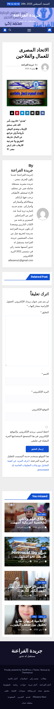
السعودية (11, 697)
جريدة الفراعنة (27, 15)
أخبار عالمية (13, 678)
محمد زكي (34, 678)
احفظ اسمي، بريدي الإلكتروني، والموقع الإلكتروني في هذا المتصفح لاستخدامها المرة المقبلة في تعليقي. (27, 436)
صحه (40, 691)
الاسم (45, 374)
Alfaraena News (39, 697)
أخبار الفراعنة (45, 685)
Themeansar (27, 672)
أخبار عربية (32, 685)
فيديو (28, 697)
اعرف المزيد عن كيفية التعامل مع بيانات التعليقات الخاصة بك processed (28, 465)
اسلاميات (23, 678)
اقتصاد (44, 548)
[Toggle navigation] (29, 30)
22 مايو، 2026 (38, 527)
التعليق (44, 312)
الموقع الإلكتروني (40, 409)
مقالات (34, 616)
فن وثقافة (31, 691)
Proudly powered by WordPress (18, 670)
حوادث (23, 685)
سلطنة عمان (42, 514)
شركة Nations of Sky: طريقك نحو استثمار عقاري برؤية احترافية (28, 556)
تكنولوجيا (7, 685)
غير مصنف (42, 616)
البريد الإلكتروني (40, 391)
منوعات (22, 691)
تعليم (7, 691)
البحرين (21, 697)
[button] (10, 30)
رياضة (15, 685)
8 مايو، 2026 (39, 561)
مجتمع (46, 691)
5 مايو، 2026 (39, 595)
